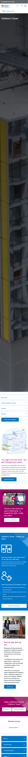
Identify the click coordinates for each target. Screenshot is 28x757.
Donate (3, 414)
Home (3, 11)
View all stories (13, 727)
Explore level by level (14, 606)
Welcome (4, 397)
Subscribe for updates (10, 419)
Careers (3, 408)
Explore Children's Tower (8, 403)
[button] (17, 6)
